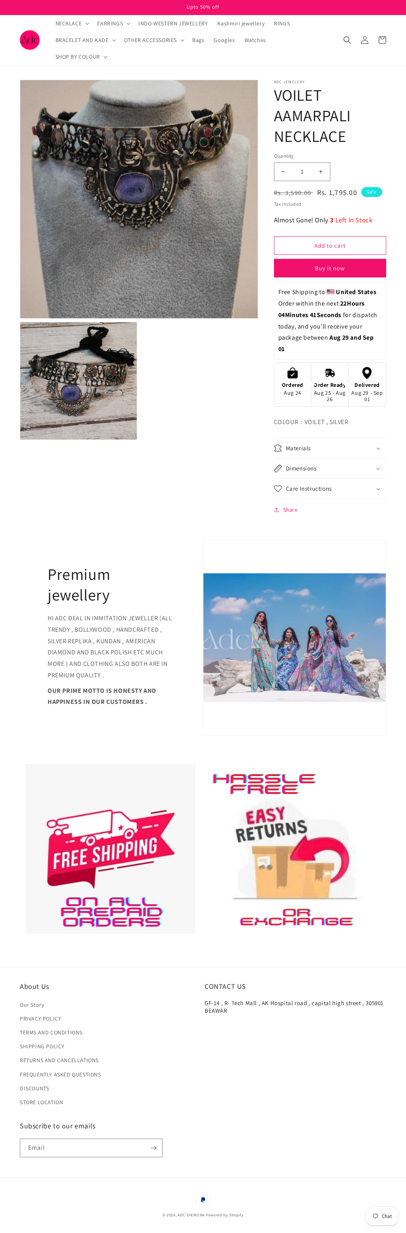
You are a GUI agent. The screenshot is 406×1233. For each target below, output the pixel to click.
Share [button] (290, 509)
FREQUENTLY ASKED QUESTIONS (60, 1074)
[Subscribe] (153, 1148)
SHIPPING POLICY (42, 1046)
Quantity (284, 156)
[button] (72, 23)
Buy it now (330, 268)
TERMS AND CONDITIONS (51, 1032)
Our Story (32, 1004)
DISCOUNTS (34, 1088)
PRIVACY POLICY (40, 1018)
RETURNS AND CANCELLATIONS (59, 1060)
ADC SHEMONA (191, 1215)
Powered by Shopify (225, 1215)
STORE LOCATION (41, 1102)
